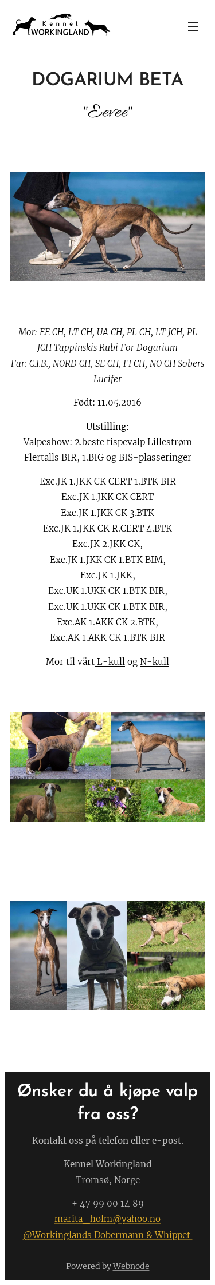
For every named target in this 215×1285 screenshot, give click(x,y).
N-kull (154, 661)
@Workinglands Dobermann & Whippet (108, 1235)
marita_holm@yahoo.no (107, 1218)
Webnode (131, 1266)
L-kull (110, 661)
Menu (193, 25)
